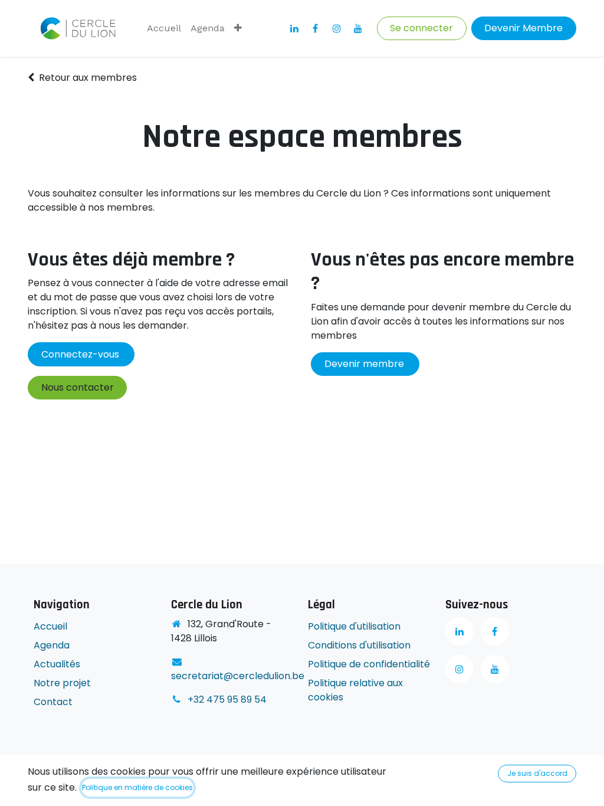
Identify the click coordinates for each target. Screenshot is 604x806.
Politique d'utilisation (354, 626)
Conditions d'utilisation (359, 645)
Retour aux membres (88, 77)
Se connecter (421, 28)
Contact (53, 702)
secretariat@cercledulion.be (237, 676)
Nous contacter (77, 387)
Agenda (52, 645)
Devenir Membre (523, 28)
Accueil (50, 626)
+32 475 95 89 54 (227, 699)
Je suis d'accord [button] (537, 773)
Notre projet (62, 683)
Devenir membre (365, 364)
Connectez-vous (81, 354)
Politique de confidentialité (370, 664)
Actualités (57, 664)
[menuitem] (164, 28)
